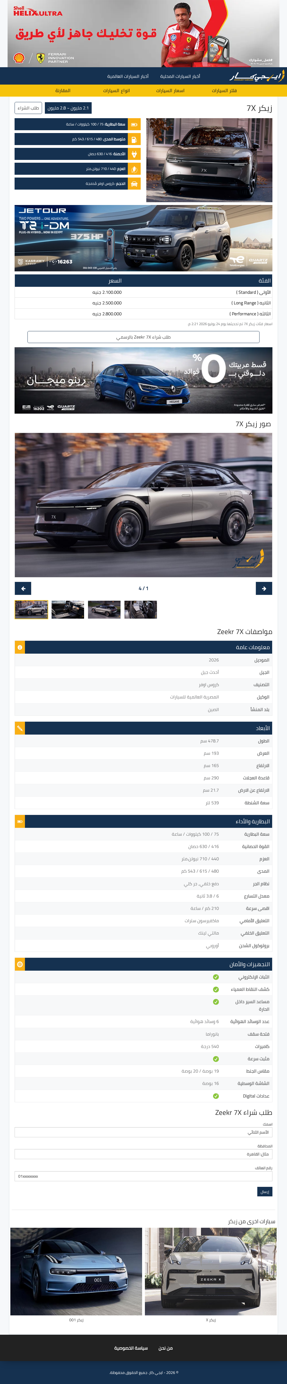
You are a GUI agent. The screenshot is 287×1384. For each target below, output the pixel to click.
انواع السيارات (116, 90)
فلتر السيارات (224, 90)
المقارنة (63, 90)
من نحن (166, 1348)
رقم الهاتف (263, 1168)
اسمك (267, 1124)
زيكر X (211, 1320)
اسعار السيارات (170, 90)
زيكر (232, 1221)
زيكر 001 (76, 1320)
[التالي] (23, 588)
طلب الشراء (28, 108)
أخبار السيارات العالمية (128, 76)
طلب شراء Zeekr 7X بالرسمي (143, 337)
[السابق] (264, 588)
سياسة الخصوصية (131, 1348)
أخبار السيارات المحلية (180, 76)
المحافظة (265, 1146)
